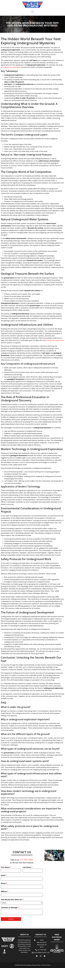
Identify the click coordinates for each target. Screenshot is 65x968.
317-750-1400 (26, 859)
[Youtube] (44, 956)
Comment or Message (10, 907)
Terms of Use (46, 965)
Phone (4, 883)
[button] (32, 12)
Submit (10, 919)
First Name (6, 867)
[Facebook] (36, 956)
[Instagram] (40, 956)
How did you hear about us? (12, 899)
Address (4, 891)
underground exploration (12, 67)
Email (3, 875)
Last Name (27, 867)
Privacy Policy (36, 965)
